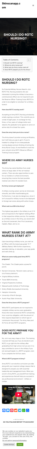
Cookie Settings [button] (9, 444)
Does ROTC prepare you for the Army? (17, 69)
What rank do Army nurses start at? (16, 67)
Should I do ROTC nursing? (13, 63)
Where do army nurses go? (14, 65)
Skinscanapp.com (11, 5)
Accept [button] (20, 444)
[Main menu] (33, 5)
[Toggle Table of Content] (28, 60)
